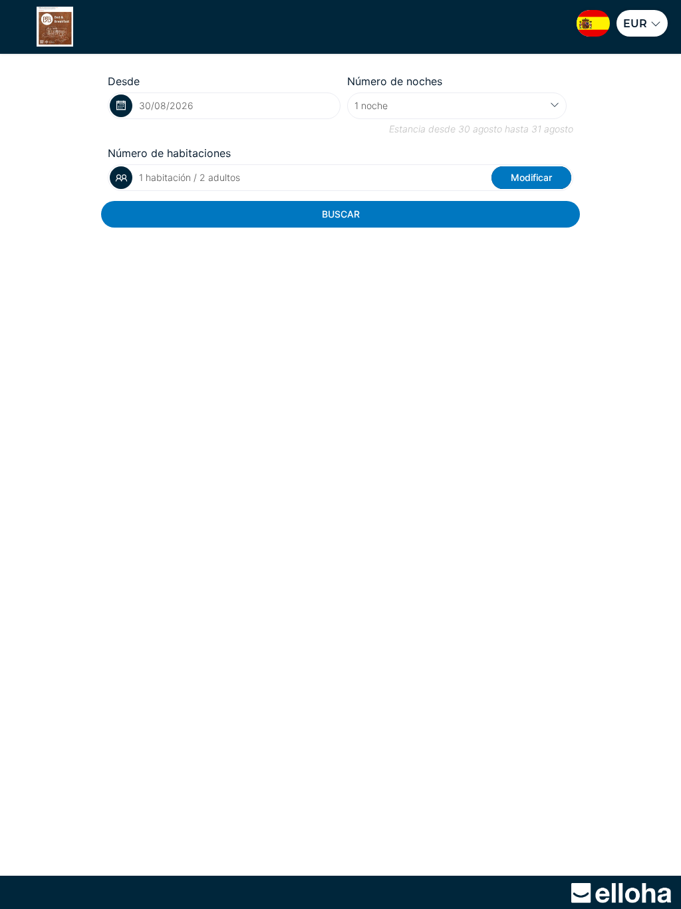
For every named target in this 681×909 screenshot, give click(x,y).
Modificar (531, 177)
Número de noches (394, 81)
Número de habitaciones (169, 153)
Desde (124, 81)
